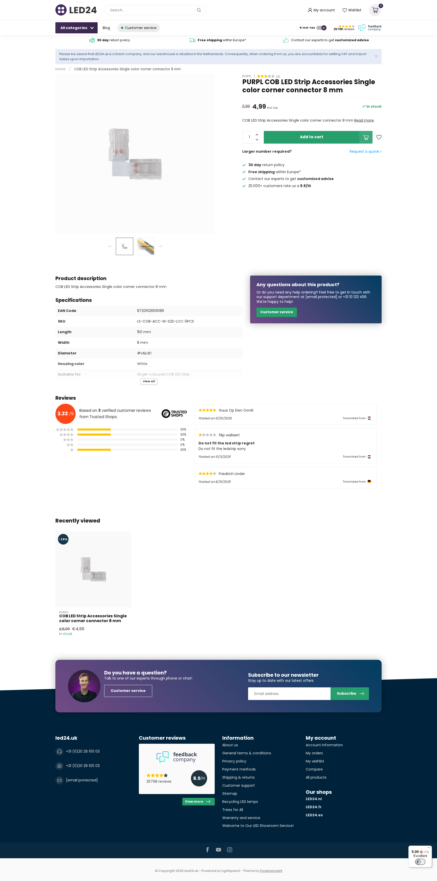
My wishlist (315, 761)
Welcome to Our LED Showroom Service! (258, 825)
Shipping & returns (238, 777)
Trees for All (232, 809)
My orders (314, 753)
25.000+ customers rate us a (279, 186)
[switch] (420, 862)
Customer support (238, 785)
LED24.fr (314, 806)
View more (194, 802)
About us (230, 745)
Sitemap (229, 793)
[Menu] (429, 849)
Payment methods (239, 769)
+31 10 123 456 (354, 296)
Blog (106, 27)
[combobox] (155, 10)
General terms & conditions (246, 753)
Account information (324, 745)
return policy (113, 40)
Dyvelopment (271, 871)
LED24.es (314, 815)
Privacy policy (234, 761)
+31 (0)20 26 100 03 (83, 751)
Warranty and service (241, 817)
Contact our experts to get (330, 40)
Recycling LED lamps (240, 801)
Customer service (276, 312)
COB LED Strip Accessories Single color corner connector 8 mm (127, 69)
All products (316, 777)
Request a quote (365, 151)
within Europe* (222, 40)
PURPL (247, 76)
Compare (314, 769)
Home (60, 69)
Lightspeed (231, 871)
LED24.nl (314, 798)
